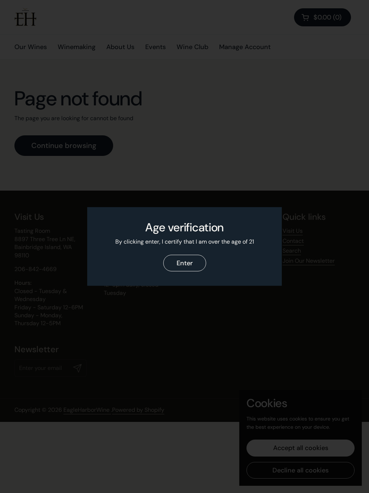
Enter (185, 263)
